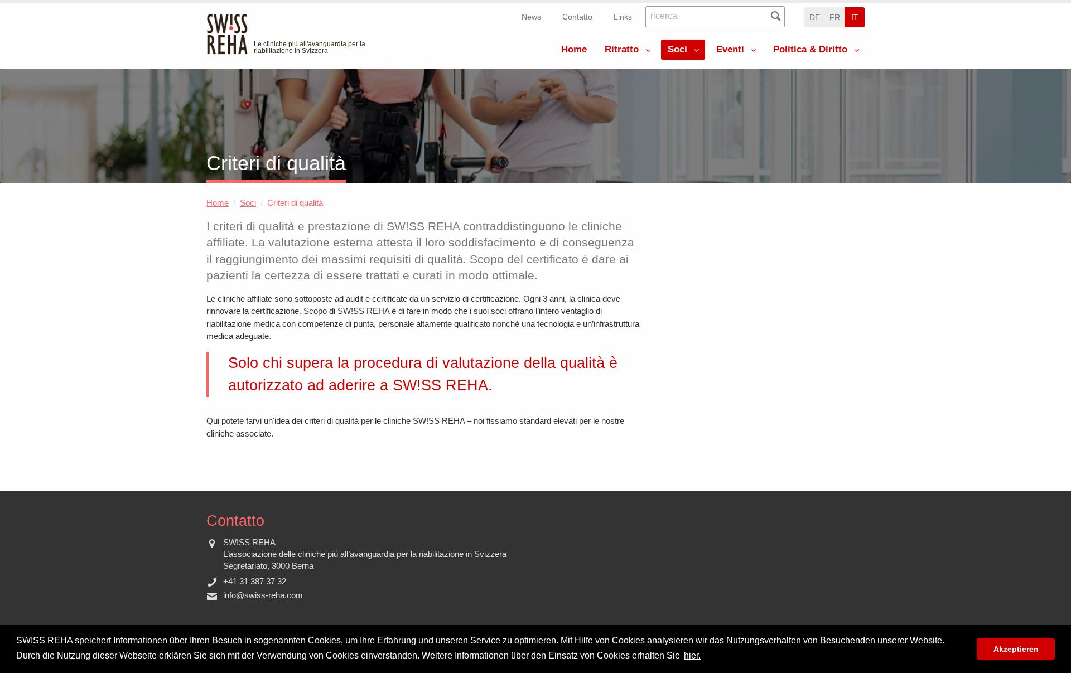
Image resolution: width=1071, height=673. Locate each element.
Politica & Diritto (810, 49)
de (814, 17)
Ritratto (622, 49)
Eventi (730, 49)
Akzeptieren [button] (1016, 649)
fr (834, 17)
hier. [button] (692, 655)
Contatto (577, 16)
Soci (677, 49)
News (531, 16)
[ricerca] (776, 16)
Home (574, 49)
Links (623, 16)
